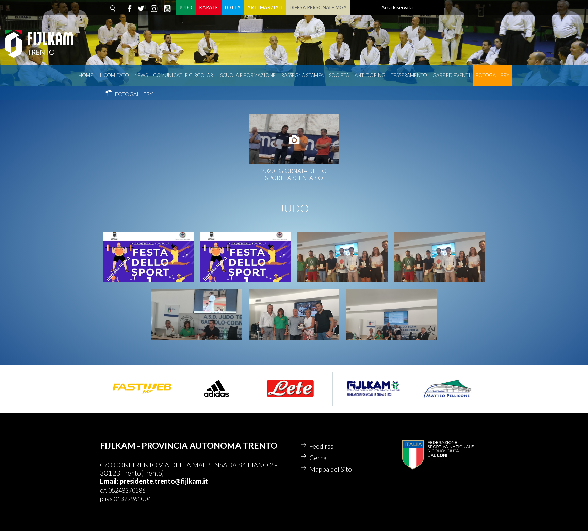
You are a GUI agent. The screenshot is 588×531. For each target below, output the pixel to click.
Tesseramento (409, 75)
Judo (185, 7)
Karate (208, 7)
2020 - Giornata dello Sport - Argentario (294, 174)
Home (86, 75)
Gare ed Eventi (451, 75)
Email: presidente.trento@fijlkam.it (154, 481)
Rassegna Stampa (302, 75)
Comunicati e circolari (184, 75)
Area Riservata (397, 7)
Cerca (317, 457)
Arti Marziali (265, 7)
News (141, 75)
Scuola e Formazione (248, 75)
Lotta (233, 7)
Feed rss (321, 446)
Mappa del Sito (330, 469)
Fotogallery (492, 75)
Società (339, 75)
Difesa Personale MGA (318, 7)
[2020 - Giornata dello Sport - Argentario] (294, 139)
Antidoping (370, 75)
